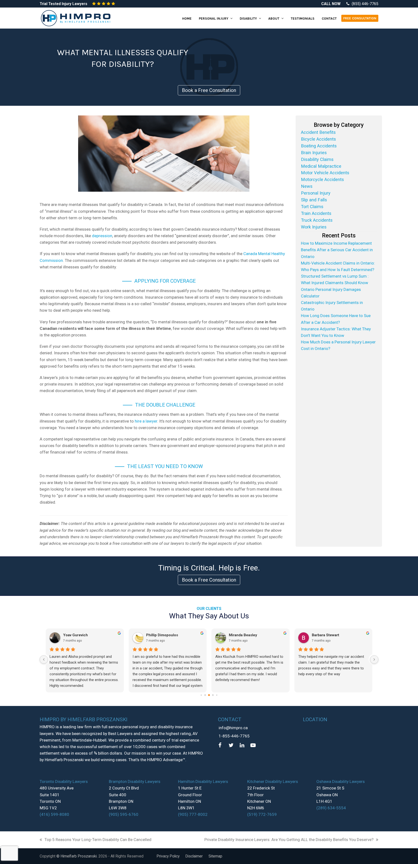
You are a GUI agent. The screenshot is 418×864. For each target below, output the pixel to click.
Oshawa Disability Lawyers (340, 781)
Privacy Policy (168, 856)
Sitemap (215, 856)
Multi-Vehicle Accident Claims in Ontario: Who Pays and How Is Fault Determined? (338, 266)
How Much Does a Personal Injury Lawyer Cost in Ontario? (338, 345)
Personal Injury (315, 193)
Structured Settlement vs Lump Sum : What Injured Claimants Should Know (335, 279)
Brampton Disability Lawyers (134, 781)
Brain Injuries (314, 152)
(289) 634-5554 (331, 807)
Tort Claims (312, 206)
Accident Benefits (318, 132)
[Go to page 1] (205, 695)
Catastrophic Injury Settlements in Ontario (332, 305)
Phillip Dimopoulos (162, 635)
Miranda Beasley (243, 635)
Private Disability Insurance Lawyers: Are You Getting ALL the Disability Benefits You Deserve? (288, 840)
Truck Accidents (317, 220)
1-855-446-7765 (234, 736)
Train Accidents (316, 213)
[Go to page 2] (209, 695)
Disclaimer (194, 856)
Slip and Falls (314, 199)
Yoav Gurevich (75, 635)
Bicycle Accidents (318, 139)
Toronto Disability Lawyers (64, 781)
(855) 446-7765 (365, 3)
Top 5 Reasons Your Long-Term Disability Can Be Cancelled (95, 840)
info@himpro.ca (233, 727)
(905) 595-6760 (123, 814)
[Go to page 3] (213, 695)
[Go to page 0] (201, 695)
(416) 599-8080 (54, 814)
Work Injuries (314, 226)
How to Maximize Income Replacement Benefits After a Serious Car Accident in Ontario (337, 250)
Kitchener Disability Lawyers (272, 781)
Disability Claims (317, 159)
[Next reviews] (374, 659)
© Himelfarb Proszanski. (77, 856)
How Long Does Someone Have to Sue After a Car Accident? (336, 319)
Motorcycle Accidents (322, 179)
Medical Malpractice (321, 166)
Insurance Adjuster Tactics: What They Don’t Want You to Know (336, 332)
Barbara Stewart (325, 635)
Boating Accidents (319, 145)
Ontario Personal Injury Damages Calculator (331, 292)
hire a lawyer (146, 421)
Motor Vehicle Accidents (325, 172)
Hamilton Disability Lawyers (203, 781)
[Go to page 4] (216, 695)
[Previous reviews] (44, 659)
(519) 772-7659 (262, 814)
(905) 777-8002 (193, 814)
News (307, 186)
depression (102, 235)
